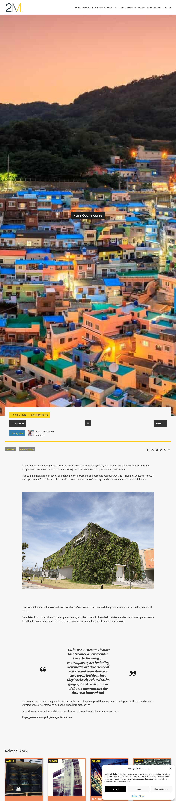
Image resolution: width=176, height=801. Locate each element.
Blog (149, 7)
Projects (111, 7)
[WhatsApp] (161, 450)
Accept (116, 789)
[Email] (169, 450)
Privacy (141, 796)
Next (158, 423)
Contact (167, 7)
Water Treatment (27, 449)
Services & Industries (94, 7)
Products (131, 7)
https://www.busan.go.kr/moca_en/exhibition (47, 717)
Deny (138, 789)
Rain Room (10, 449)
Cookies (134, 796)
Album (141, 7)
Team (121, 7)
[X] (152, 450)
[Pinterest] (165, 450)
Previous (19, 423)
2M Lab (157, 7)
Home (78, 7)
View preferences (161, 789)
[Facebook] (148, 450)
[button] (170, 768)
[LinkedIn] (157, 450)
